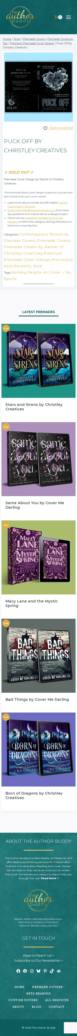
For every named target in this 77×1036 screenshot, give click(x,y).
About (18, 1007)
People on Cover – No (49, 272)
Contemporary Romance (43, 234)
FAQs (43, 925)
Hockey (18, 272)
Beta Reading (38, 993)
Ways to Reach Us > (38, 955)
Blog (36, 1007)
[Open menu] (70, 17)
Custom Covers (23, 1000)
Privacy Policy (22, 919)
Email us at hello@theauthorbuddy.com (31, 210)
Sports (10, 279)
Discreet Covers (20, 241)
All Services (57, 1000)
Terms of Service (29, 925)
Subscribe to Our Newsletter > (38, 960)
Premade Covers (53, 241)
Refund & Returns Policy (48, 919)
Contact (53, 925)
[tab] (38, 312)
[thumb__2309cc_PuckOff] (38, 87)
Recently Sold (28, 266)
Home (19, 987)
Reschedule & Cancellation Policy (39, 922)
